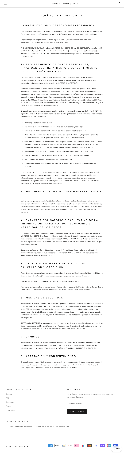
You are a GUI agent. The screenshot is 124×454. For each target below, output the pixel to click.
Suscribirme (77, 411)
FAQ (7, 398)
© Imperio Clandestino (17, 446)
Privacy (8, 406)
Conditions (10, 402)
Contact (9, 394)
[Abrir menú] (5, 4)
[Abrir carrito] (119, 3)
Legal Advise (11, 410)
